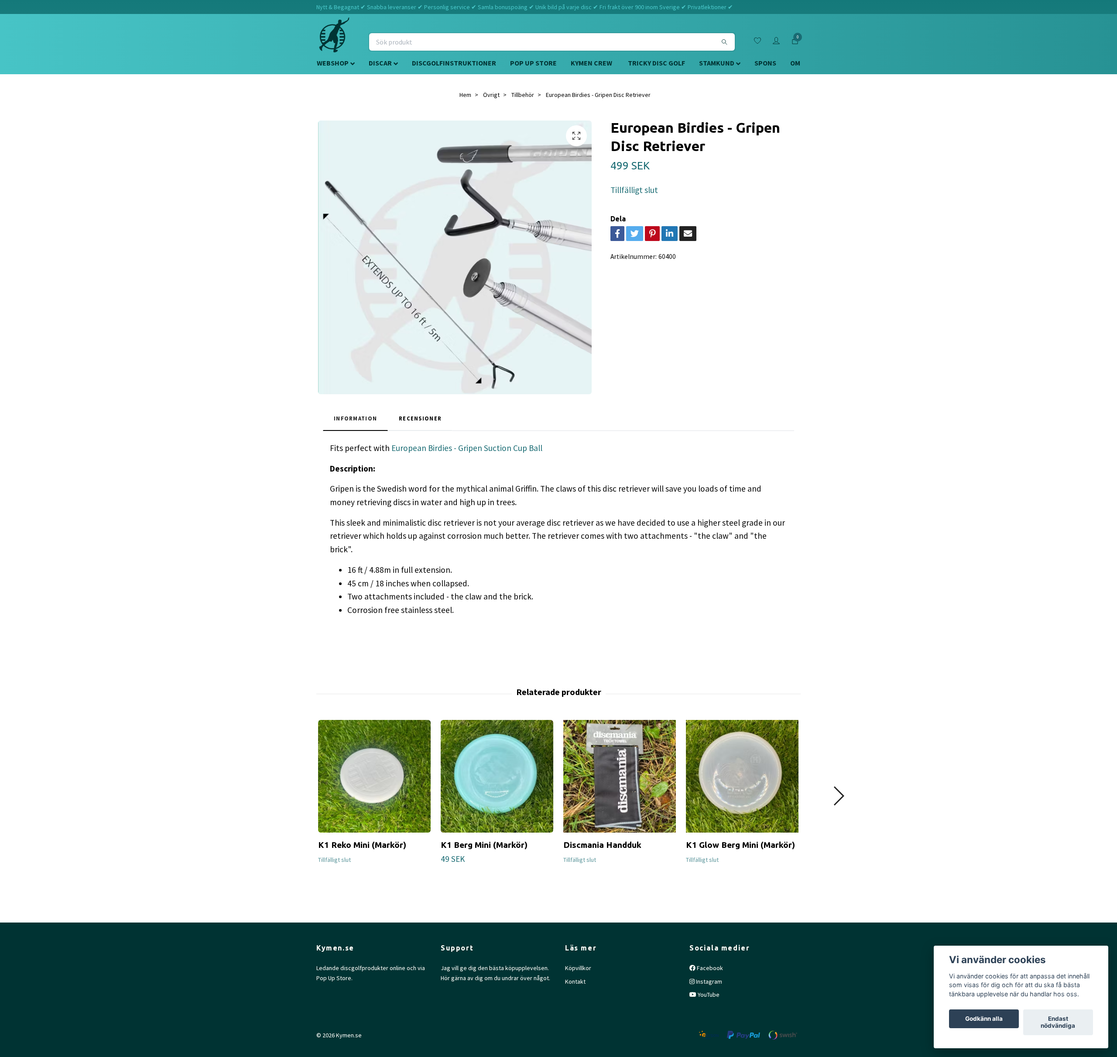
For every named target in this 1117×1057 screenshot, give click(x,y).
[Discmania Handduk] (619, 776)
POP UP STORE (533, 63)
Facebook (709, 968)
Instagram (708, 981)
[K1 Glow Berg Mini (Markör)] (742, 776)
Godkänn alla (984, 1019)
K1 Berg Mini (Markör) (484, 845)
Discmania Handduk (602, 845)
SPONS (765, 63)
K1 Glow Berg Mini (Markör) (740, 845)
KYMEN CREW (591, 63)
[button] (838, 796)
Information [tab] (355, 418)
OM (795, 63)
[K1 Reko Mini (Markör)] (374, 776)
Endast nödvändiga (1058, 1022)
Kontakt (575, 981)
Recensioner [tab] (420, 418)
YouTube (708, 994)
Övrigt (491, 95)
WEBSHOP (333, 63)
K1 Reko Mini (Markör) (362, 845)
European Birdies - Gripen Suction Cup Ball (466, 448)
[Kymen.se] (334, 41)
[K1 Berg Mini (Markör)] (497, 776)
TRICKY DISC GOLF (656, 63)
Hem (465, 95)
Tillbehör (522, 95)
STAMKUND (716, 63)
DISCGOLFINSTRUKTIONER (454, 63)
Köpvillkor (578, 968)
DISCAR (380, 63)
